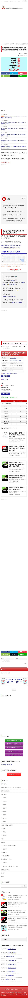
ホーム (14, 689)
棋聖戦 (4, 821)
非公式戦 (3, 842)
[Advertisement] (14, 25)
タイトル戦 (3, 794)
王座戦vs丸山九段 (12, 964)
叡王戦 (4, 808)
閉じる (23, 198)
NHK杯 (4, 832)
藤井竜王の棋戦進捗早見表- (13, 744)
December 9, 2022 (17, 302)
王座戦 (4, 811)
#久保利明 (12, 284)
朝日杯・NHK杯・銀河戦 (6, 825)
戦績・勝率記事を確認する (10, 373)
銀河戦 (4, 835)
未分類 (2, 876)
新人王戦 (5, 862)
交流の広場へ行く (13, 774)
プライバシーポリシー (19, 989)
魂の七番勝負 (6, 855)
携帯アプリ (5, 379)
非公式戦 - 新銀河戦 (23, 55)
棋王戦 (4, 814)
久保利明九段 (13, 358)
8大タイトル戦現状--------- (13, 747)
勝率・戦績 (3, 784)
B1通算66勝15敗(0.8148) (15, 360)
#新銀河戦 (14, 280)
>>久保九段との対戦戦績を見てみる (10, 247)
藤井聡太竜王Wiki (5, 869)
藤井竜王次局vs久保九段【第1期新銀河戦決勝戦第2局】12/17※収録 (15, 219)
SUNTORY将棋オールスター (9, 845)
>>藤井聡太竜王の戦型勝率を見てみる (11, 245)
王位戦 (4, 804)
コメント (25, 663)
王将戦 (4, 818)
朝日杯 (4, 828)
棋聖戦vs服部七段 (10, 975)
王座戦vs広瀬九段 (10, 956)
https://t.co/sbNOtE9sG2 (9, 296)
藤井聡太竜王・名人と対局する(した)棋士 (11, 787)
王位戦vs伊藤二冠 (12, 949)
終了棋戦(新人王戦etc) (6, 859)
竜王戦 (4, 797)
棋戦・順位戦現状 (5, 791)
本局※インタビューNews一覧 (13, 215)
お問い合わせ (11, 989)
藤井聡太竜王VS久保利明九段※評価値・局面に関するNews (14, 207)
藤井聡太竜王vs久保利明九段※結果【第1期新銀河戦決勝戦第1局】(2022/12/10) (14, 49)
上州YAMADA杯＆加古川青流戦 (10, 866)
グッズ (2, 873)
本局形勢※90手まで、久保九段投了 (15, 211)
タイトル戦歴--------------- (13, 754)
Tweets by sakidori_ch (6, 764)
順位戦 (4, 801)
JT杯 (2, 838)
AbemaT (5, 852)
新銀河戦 (5, 849)
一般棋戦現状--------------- (13, 751)
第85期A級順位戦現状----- (13, 740)
